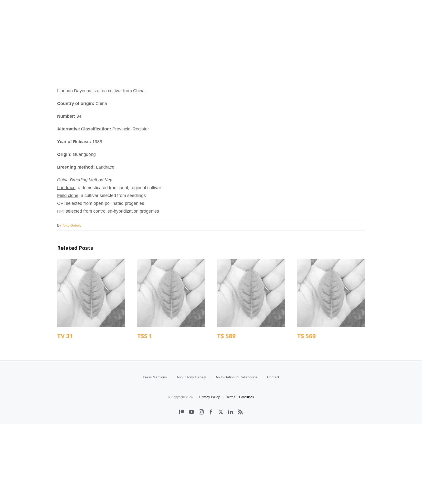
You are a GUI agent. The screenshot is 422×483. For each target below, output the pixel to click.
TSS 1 (171, 293)
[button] (358, 26)
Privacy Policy (209, 397)
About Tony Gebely (191, 377)
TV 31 (91, 293)
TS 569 (331, 293)
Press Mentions (155, 377)
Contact (273, 377)
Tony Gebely (71, 225)
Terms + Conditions (240, 397)
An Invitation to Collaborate (236, 377)
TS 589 (251, 293)
